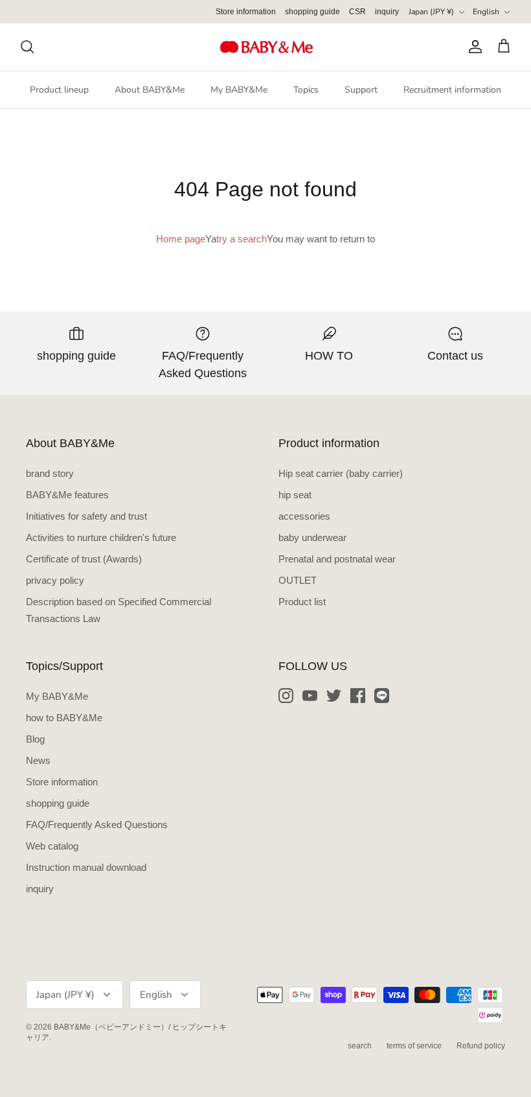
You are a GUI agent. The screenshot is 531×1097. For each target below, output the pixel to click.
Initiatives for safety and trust (86, 516)
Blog (35, 739)
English (486, 11)
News (38, 760)
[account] (472, 46)
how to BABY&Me (64, 717)
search (360, 1045)
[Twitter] (333, 695)
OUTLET (297, 580)
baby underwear (312, 537)
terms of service (414, 1045)
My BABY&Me (238, 90)
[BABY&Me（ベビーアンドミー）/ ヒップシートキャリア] (266, 47)
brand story (50, 473)
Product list (302, 601)
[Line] (381, 695)
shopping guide (312, 11)
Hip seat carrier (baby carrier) (340, 473)
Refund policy (481, 1045)
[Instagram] (285, 695)
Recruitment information (452, 90)
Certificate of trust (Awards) (84, 558)
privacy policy (55, 580)
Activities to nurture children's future (101, 537)
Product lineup (59, 90)
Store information (246, 11)
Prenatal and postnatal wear (337, 558)
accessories (304, 516)
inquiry (387, 11)
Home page (180, 238)
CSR (357, 11)
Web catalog (52, 845)
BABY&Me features (67, 494)
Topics (306, 90)
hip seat (294, 494)
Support (361, 90)
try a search (241, 238)
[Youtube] (309, 695)
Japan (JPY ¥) (431, 11)
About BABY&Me (150, 90)
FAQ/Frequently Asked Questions (97, 824)
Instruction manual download (86, 867)
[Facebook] (357, 695)
